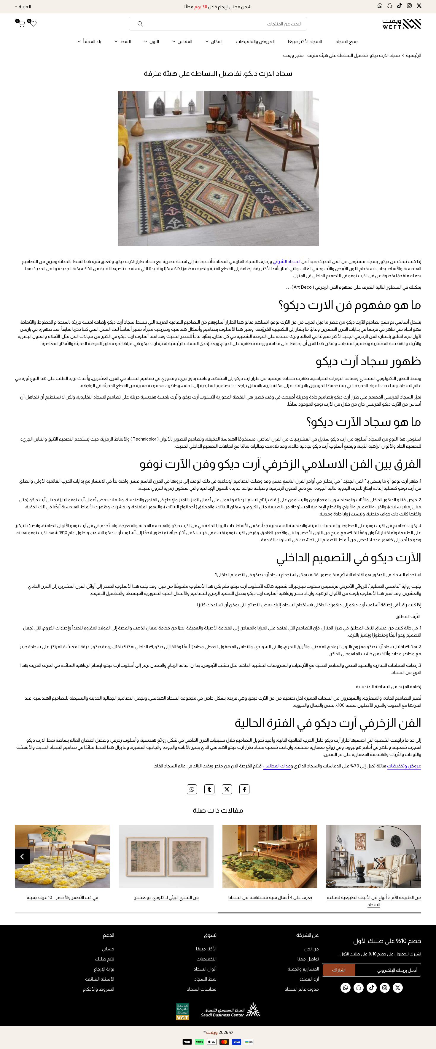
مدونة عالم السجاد (302, 989)
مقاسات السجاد (202, 989)
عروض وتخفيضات (404, 765)
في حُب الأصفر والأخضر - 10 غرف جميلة (62, 897)
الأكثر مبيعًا (206, 948)
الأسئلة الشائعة (99, 978)
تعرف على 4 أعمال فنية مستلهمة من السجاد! (270, 897)
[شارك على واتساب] (192, 789)
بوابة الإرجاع (104, 968)
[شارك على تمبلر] (209, 789)
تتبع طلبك (104, 958)
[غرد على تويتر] (227, 789)
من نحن (311, 948)
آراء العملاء (309, 978)
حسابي (108, 948)
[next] (22, 856)
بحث (140, 24)
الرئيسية (413, 55)
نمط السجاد (205, 978)
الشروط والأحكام (98, 989)
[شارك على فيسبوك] (244, 789)
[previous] (413, 856)
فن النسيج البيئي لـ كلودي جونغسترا (166, 897)
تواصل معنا (308, 958)
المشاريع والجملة (303, 968)
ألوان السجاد (205, 968)
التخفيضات (207, 958)
